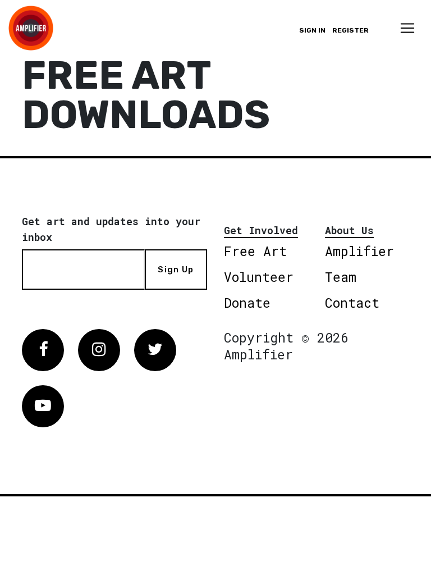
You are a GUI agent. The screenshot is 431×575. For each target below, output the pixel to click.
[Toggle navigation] (407, 28)
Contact (352, 302)
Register (350, 30)
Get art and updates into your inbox (111, 229)
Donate (247, 302)
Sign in (312, 30)
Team (340, 276)
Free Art (255, 251)
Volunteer (259, 276)
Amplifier (359, 251)
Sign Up (176, 269)
